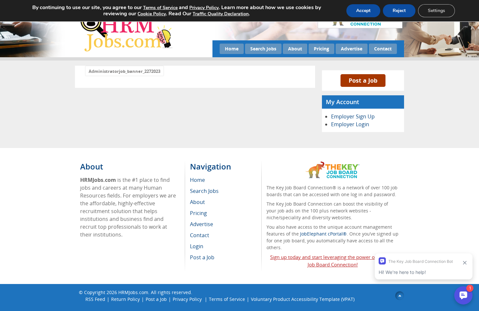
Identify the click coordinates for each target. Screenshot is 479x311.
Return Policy (125, 299)
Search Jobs (263, 49)
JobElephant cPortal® (323, 234)
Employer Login (350, 124)
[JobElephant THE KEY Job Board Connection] (332, 164)
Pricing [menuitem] (198, 213)
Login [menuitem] (196, 246)
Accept (363, 10)
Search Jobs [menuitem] (204, 191)
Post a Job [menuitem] (202, 257)
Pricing (321, 49)
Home (232, 49)
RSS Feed (95, 299)
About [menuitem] (197, 202)
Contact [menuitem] (199, 235)
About (295, 49)
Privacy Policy (188, 299)
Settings (436, 10)
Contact (383, 49)
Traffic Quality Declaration (221, 14)
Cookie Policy (152, 14)
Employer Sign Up (353, 116)
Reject (399, 10)
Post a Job (363, 80)
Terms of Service (227, 299)
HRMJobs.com (133, 292)
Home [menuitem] (197, 179)
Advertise (351, 49)
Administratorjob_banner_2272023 (124, 71)
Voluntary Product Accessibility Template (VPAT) (303, 299)
